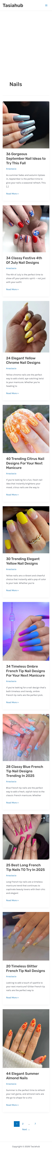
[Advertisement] (26, 46)
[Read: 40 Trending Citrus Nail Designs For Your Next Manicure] (26, 428)
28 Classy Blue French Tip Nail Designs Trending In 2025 (24, 771)
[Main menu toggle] (46, 5)
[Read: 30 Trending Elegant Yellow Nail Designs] (26, 529)
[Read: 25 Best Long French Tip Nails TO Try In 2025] (26, 836)
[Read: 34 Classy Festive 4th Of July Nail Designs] (26, 228)
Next (26, 1129)
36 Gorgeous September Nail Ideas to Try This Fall (26, 158)
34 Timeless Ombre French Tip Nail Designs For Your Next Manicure (25, 671)
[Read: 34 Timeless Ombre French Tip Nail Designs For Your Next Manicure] (26, 631)
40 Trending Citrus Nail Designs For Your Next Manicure (25, 463)
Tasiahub (13, 5)
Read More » (12, 193)
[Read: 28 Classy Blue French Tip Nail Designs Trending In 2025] (26, 737)
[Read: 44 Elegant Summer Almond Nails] (26, 1038)
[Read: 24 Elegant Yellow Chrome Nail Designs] (26, 326)
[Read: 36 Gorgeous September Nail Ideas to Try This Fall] (26, 124)
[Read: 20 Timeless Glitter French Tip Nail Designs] (26, 936)
